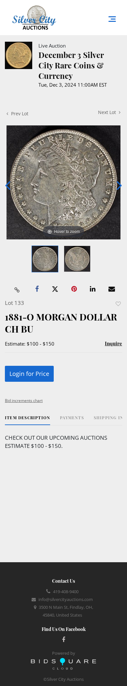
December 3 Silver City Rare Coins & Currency (71, 65)
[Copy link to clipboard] (17, 289)
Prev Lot (19, 113)
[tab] (27, 420)
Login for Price (29, 374)
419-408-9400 (65, 591)
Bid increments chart (24, 400)
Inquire (113, 343)
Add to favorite (118, 303)
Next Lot (107, 112)
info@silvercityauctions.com (65, 599)
